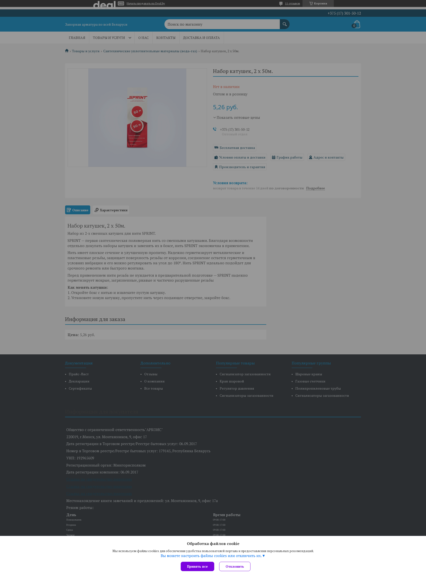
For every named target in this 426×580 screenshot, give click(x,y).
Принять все (197, 566)
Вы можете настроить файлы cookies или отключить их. (211, 555)
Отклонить (235, 566)
